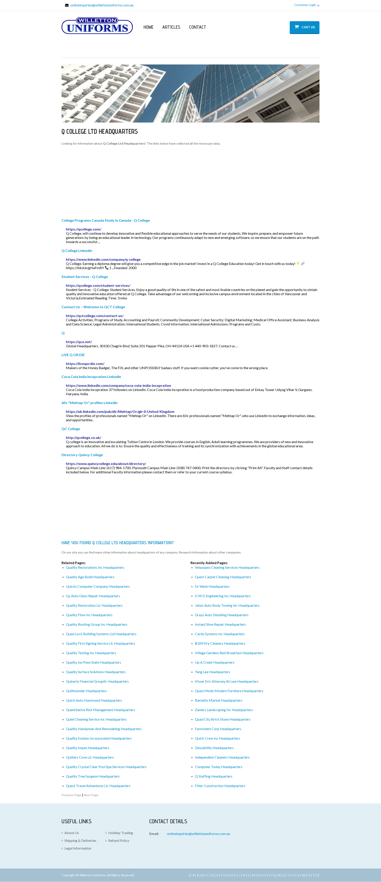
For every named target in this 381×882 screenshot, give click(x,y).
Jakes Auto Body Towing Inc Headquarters (227, 605)
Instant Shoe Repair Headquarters (220, 624)
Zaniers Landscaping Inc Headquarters (224, 710)
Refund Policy (118, 840)
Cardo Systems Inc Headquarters (220, 634)
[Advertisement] (190, 182)
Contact (197, 27)
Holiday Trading (120, 833)
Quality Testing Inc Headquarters (91, 653)
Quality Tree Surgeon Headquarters (93, 776)
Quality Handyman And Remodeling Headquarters (104, 729)
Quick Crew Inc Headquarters (217, 738)
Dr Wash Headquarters (212, 586)
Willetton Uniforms (97, 25)
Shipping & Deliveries (80, 840)
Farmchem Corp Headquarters (218, 729)
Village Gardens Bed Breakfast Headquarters (229, 653)
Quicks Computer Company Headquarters (98, 586)
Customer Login (305, 5)
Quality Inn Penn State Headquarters (93, 662)
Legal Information (77, 848)
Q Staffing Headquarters (213, 776)
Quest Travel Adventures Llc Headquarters (98, 786)
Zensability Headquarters (214, 748)
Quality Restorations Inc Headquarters (95, 567)
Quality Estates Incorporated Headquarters (99, 738)
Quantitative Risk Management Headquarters (100, 710)
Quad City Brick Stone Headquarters (222, 719)
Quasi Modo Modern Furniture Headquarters (229, 691)
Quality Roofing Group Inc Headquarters (96, 624)
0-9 (191, 875)
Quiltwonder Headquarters (86, 691)
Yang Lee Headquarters (212, 672)
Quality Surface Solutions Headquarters (96, 672)
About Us (71, 833)
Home (148, 27)
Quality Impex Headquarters (87, 748)
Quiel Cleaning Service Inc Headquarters (96, 719)
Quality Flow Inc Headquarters (89, 615)
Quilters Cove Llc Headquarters (90, 757)
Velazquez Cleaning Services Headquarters (227, 567)
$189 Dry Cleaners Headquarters (220, 643)
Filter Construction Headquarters (220, 786)
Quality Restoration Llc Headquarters (94, 605)
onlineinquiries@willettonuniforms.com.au (102, 5)
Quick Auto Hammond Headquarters (94, 700)
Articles (171, 27)
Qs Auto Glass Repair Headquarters (93, 596)
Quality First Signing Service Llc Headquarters (100, 643)
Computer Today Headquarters (218, 767)
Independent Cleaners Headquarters (222, 757)
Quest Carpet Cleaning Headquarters (223, 577)
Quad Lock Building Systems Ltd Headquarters (101, 634)
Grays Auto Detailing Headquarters (221, 615)
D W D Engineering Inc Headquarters (223, 596)
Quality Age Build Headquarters (90, 577)
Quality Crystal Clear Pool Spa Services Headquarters (106, 767)
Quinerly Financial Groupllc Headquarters (97, 681)
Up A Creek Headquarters (214, 662)
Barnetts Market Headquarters (218, 700)
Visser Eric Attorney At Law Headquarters (226, 681)
